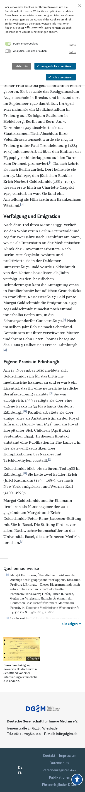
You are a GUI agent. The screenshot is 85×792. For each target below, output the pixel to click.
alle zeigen (70, 623)
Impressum (67, 755)
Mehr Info (21, 66)
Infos (72, 45)
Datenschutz (59, 763)
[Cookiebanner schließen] (80, 5)
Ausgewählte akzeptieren (56, 66)
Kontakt (49, 755)
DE (20, 767)
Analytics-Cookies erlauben (30, 50)
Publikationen (59, 777)
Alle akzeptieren (62, 77)
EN (20, 773)
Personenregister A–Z (60, 770)
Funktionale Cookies (25, 43)
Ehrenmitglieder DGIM (59, 784)
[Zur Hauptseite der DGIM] (43, 708)
